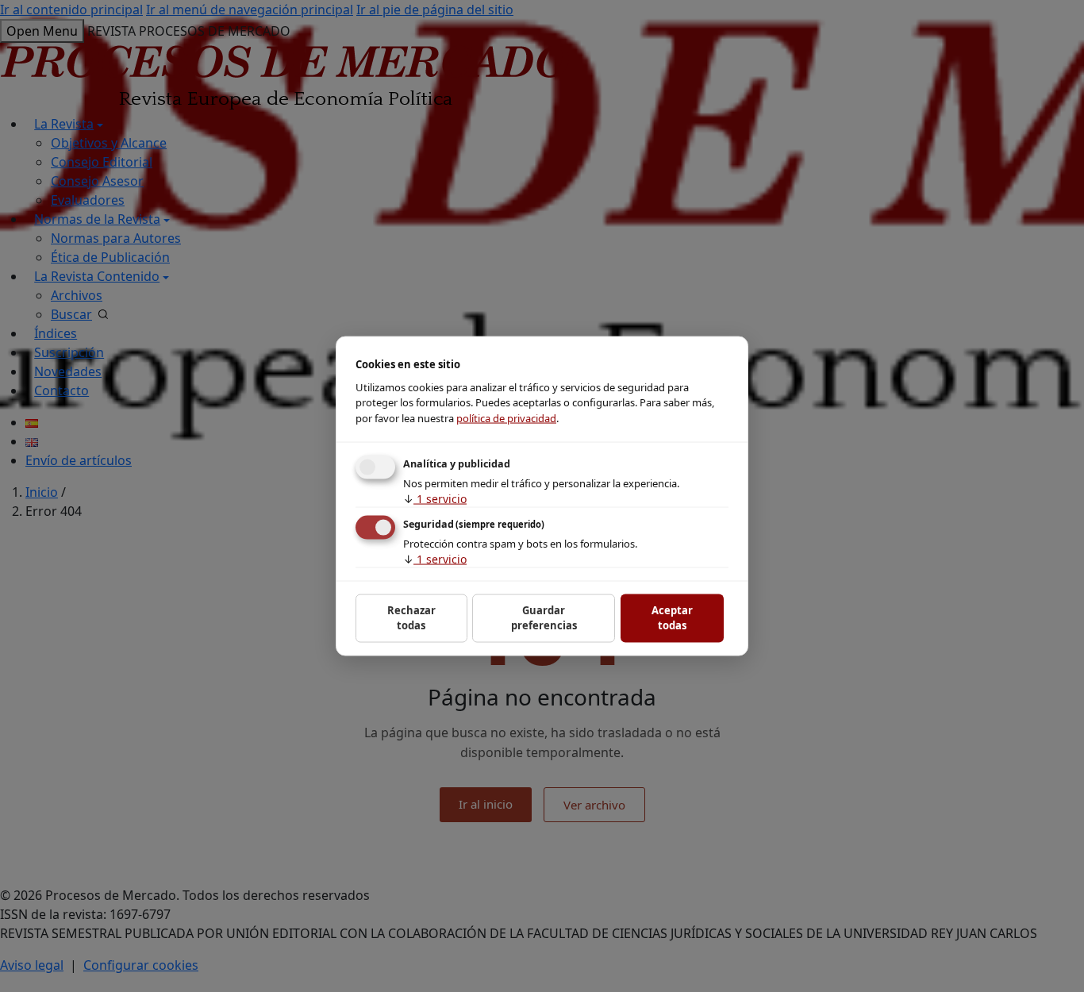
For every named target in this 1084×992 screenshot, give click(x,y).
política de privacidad (506, 417)
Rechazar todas (411, 617)
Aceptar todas (672, 617)
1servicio (435, 498)
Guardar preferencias (544, 617)
